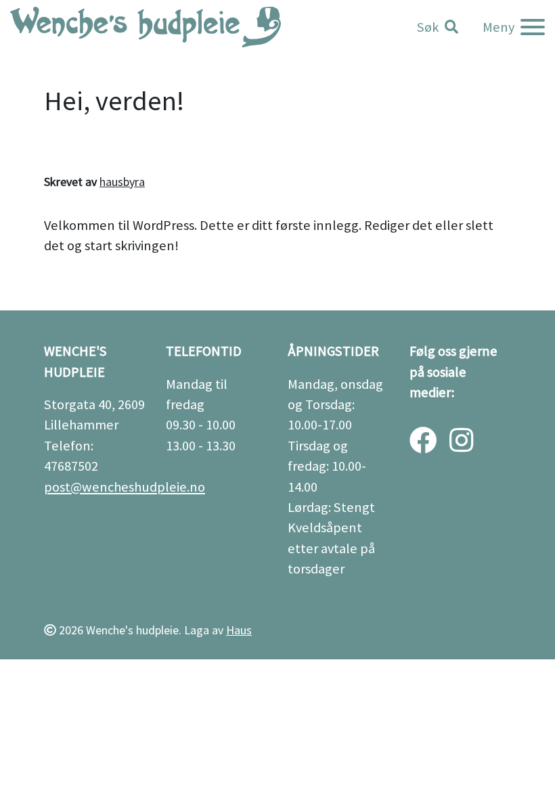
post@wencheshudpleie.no (124, 487)
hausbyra (122, 181)
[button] (437, 27)
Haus (239, 630)
